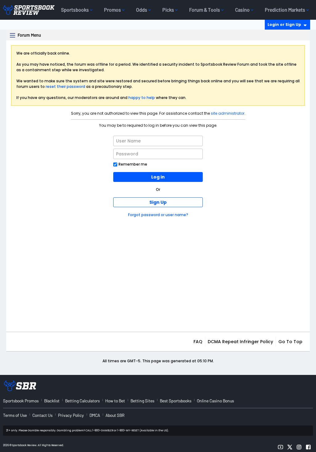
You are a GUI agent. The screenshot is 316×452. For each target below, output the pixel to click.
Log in (158, 177)
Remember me (132, 164)
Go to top (290, 342)
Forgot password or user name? (158, 214)
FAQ (197, 342)
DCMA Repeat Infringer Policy (240, 342)
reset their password (65, 86)
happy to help (141, 97)
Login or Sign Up (284, 24)
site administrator (227, 113)
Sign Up (158, 202)
